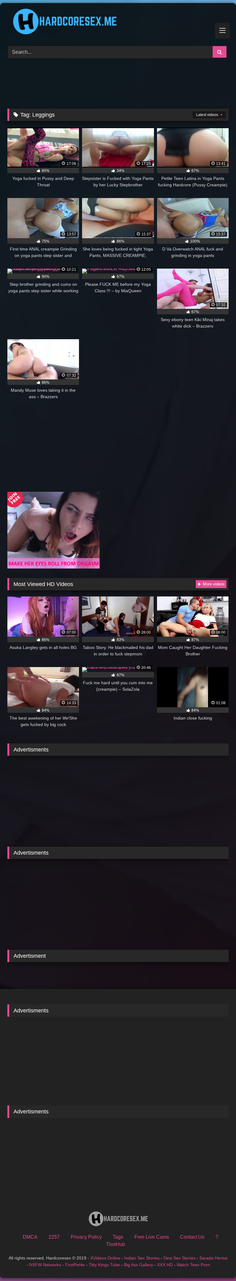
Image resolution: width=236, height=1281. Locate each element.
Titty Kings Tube (104, 1264)
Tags (118, 1237)
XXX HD (165, 1264)
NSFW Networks (45, 1264)
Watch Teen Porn (193, 1264)
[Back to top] (217, 1263)
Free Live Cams (151, 1237)
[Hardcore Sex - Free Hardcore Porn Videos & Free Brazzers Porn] (118, 22)
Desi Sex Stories (179, 1258)
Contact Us (192, 1237)
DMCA (30, 1237)
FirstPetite (75, 1264)
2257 (54, 1237)
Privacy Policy (86, 1237)
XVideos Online (105, 1258)
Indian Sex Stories (141, 1258)
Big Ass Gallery (138, 1264)
